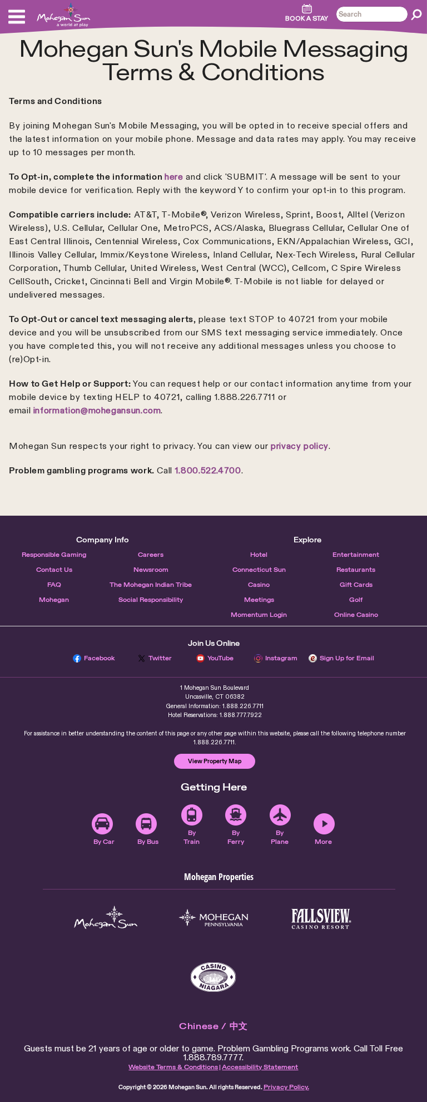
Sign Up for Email (347, 658)
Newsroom (150, 570)
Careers (150, 555)
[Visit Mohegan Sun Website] (106, 919)
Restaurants (355, 570)
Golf (356, 600)
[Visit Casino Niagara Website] (213, 977)
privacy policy (300, 446)
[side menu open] (16, 16)
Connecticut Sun (259, 570)
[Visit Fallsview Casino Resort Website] (321, 919)
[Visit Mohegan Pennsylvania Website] (213, 919)
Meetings (259, 600)
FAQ (54, 585)
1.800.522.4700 (208, 470)
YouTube (220, 658)
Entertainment (355, 555)
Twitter (160, 658)
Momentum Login (259, 615)
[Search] (416, 14)
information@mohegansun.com (97, 410)
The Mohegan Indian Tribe (151, 585)
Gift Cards (356, 585)
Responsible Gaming (54, 555)
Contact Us (54, 570)
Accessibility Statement (260, 1067)
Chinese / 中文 (213, 1026)
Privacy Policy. (286, 1087)
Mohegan (54, 600)
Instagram (281, 658)
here (174, 176)
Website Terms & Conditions (173, 1067)
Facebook (99, 658)
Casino (259, 585)
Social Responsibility (150, 600)
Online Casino (356, 615)
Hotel (258, 555)
